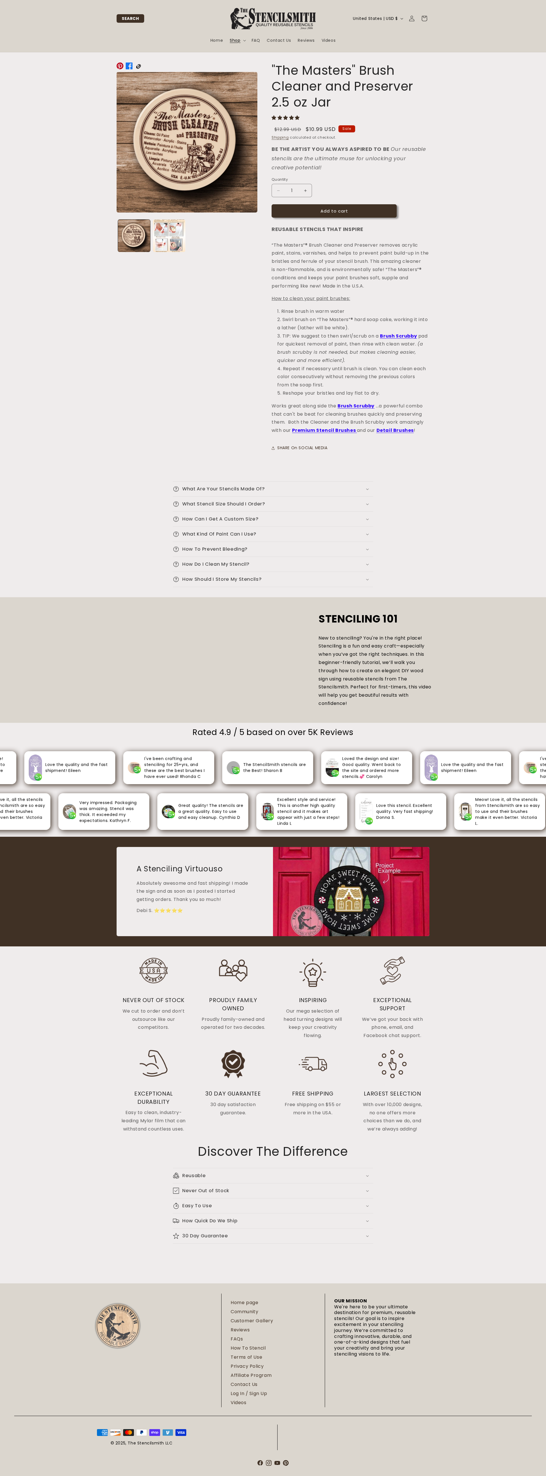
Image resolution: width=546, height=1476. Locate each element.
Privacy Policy (247, 1366)
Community (244, 1311)
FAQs (237, 1339)
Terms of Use (246, 1357)
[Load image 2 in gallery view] (169, 236)
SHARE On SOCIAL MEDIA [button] (302, 448)
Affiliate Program (251, 1375)
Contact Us (244, 1384)
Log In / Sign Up (249, 1393)
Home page (244, 1302)
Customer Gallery (252, 1320)
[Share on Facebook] (129, 67)
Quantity (280, 179)
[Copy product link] (138, 67)
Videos (239, 1402)
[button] (130, 18)
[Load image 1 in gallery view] (134, 236)
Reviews (240, 1330)
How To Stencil (248, 1348)
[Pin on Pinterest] (120, 67)
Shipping (280, 137)
